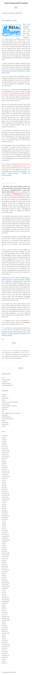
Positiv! (3, 420)
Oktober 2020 (5, 556)
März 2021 (4, 549)
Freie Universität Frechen (16, 3)
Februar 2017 (5, 612)
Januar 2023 (4, 513)
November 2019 (5, 569)
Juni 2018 (4, 592)
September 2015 (6, 633)
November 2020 (5, 554)
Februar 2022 (5, 530)
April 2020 (4, 562)
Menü (16, 7)
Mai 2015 (4, 636)
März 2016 (4, 625)
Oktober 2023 (5, 497)
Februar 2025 (5, 467)
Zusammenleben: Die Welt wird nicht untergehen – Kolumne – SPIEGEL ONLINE (16, 171)
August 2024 (5, 478)
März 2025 (4, 465)
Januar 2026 (4, 448)
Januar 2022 (4, 532)
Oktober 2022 (5, 517)
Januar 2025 (4, 469)
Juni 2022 (4, 523)
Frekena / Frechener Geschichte (9, 405)
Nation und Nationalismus (8, 418)
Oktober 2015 (5, 631)
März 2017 (4, 610)
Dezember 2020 (5, 553)
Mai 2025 (4, 461)
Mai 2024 (4, 484)
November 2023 (5, 495)
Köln (11, 352)
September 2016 (6, 620)
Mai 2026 (4, 441)
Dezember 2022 (5, 515)
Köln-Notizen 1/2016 (9, 20)
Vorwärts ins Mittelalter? (7, 385)
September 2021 (6, 539)
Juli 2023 (4, 502)
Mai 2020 (4, 560)
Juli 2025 (4, 459)
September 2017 (6, 601)
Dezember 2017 (5, 597)
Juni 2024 (4, 482)
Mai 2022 (4, 525)
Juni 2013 (4, 661)
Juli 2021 (4, 543)
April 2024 (4, 485)
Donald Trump (5, 398)
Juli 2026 (4, 437)
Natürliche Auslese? (6, 383)
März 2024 (4, 487)
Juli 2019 (4, 573)
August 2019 (5, 571)
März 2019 (4, 579)
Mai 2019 (4, 575)
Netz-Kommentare (16, 356)
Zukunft (4, 426)
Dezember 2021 (5, 534)
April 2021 (4, 547)
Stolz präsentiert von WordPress (9, 672)
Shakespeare (5, 422)
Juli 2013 (4, 659)
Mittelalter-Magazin (6, 416)
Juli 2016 (4, 622)
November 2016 (5, 618)
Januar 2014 (4, 653)
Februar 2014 (5, 651)
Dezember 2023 (5, 493)
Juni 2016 (4, 623)
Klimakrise (4, 409)
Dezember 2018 (5, 582)
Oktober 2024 (5, 474)
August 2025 (5, 457)
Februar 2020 (5, 566)
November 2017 (5, 599)
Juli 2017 (4, 605)
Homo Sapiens (5, 407)
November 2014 (5, 644)
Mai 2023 (4, 506)
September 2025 (6, 456)
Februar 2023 (5, 512)
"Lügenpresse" (8, 354)
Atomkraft (4, 396)
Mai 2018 (4, 594)
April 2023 (4, 508)
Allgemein (7, 352)
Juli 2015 (4, 635)
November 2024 (5, 472)
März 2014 (4, 649)
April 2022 (4, 526)
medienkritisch (7, 356)
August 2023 (5, 500)
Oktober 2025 (5, 454)
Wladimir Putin (5, 424)
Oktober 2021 (5, 538)
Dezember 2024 (5, 471)
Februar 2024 (5, 489)
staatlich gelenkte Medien (16, 358)
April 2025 (4, 463)
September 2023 (6, 498)
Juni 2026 (4, 439)
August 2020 (5, 558)
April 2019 (4, 577)
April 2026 (4, 443)
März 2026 (4, 444)
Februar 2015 (5, 640)
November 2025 (5, 452)
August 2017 (5, 603)
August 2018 (5, 588)
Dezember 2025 (5, 450)
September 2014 (6, 646)
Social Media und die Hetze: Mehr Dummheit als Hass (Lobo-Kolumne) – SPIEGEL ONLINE (16, 331)
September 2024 (6, 476)
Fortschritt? (4, 381)
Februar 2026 (5, 446)
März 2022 (4, 528)
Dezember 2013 (5, 655)
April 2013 (4, 663)
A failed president (6, 379)
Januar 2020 (4, 567)
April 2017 (4, 608)
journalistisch (25, 354)
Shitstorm (7, 358)
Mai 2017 (4, 607)
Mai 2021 (4, 545)
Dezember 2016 (5, 616)
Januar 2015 (4, 642)
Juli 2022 (4, 521)
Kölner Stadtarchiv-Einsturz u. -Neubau (11, 413)
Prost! (3, 377)
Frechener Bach (5, 403)
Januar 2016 (4, 629)
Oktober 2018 (5, 584)
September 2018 (6, 586)
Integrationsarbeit (17, 354)
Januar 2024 (4, 491)
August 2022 (5, 519)
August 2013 (5, 657)
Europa (3, 400)
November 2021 (5, 536)
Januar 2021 (4, 551)
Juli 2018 (4, 590)
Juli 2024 (4, 480)
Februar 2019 (5, 581)
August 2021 (5, 541)
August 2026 (5, 435)
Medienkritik (16, 352)
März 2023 (4, 510)
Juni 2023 (4, 504)
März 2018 (4, 595)
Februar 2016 (5, 627)
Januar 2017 (4, 614)
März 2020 (4, 564)
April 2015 (4, 638)
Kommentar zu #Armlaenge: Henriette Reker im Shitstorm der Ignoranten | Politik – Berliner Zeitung (16, 70)
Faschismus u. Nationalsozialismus (10, 402)
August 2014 (5, 648)
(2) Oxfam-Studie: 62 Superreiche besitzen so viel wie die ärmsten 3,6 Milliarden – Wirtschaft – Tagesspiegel (16, 279)
